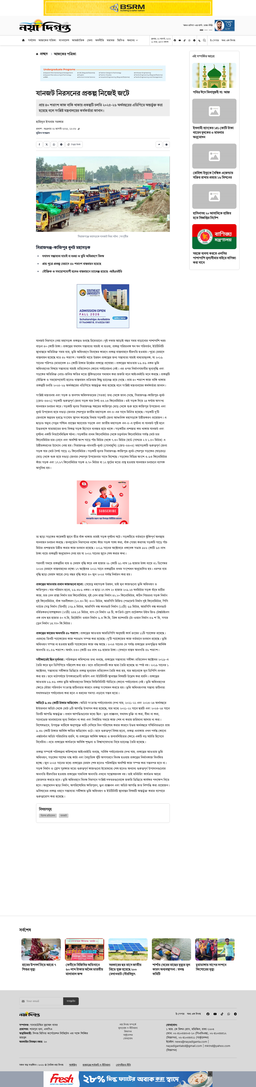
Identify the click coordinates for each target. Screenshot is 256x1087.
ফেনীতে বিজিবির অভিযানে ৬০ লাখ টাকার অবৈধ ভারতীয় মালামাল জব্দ (84, 1018)
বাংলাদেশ (64, 40)
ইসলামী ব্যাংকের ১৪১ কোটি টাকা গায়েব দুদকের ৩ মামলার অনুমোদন (213, 132)
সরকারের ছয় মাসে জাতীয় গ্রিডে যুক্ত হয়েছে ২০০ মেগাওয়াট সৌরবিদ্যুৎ (125, 1018)
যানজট (64, 816)
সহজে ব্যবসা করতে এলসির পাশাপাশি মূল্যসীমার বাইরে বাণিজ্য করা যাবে (214, 257)
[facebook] (174, 40)
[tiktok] (184, 40)
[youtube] (179, 40)
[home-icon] (23, 40)
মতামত (110, 40)
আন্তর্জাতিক (78, 40)
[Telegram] (194, 40)
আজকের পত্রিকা (47, 40)
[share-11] (159, 144)
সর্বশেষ (32, 40)
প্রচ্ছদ (44, 54)
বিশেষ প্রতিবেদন (48, 816)
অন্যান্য (131, 40)
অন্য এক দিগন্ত (228, 40)
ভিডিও (120, 40)
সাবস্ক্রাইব (71, 1050)
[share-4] (61, 144)
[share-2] (46, 144)
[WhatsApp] (189, 40)
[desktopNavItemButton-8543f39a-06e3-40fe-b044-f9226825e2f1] (136, 40)
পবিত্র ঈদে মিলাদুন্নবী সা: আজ (211, 92)
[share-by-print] (166, 144)
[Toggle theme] (200, 40)
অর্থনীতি (99, 40)
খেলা (89, 40)
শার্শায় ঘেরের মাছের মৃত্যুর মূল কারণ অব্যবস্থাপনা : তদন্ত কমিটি (171, 1018)
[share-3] (54, 144)
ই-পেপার (214, 40)
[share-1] (39, 144)
